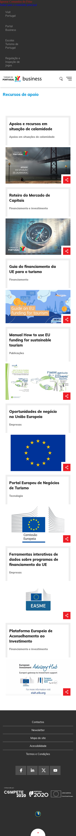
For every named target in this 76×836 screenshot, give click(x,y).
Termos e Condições (38, 754)
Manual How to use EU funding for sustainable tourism (30, 340)
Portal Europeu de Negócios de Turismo (34, 485)
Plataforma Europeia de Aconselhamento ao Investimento (30, 636)
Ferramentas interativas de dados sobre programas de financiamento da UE (33, 559)
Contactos (38, 722)
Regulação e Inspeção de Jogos (12, 62)
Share (66, 178)
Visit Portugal (10, 13)
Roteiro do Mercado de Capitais (29, 198)
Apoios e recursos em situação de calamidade (30, 126)
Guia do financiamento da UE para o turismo (32, 269)
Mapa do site (38, 738)
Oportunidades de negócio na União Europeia (33, 414)
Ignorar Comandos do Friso (16, 1)
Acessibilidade (38, 746)
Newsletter (38, 730)
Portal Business (10, 28)
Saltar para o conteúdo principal (18, 4)
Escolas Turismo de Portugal (11, 44)
